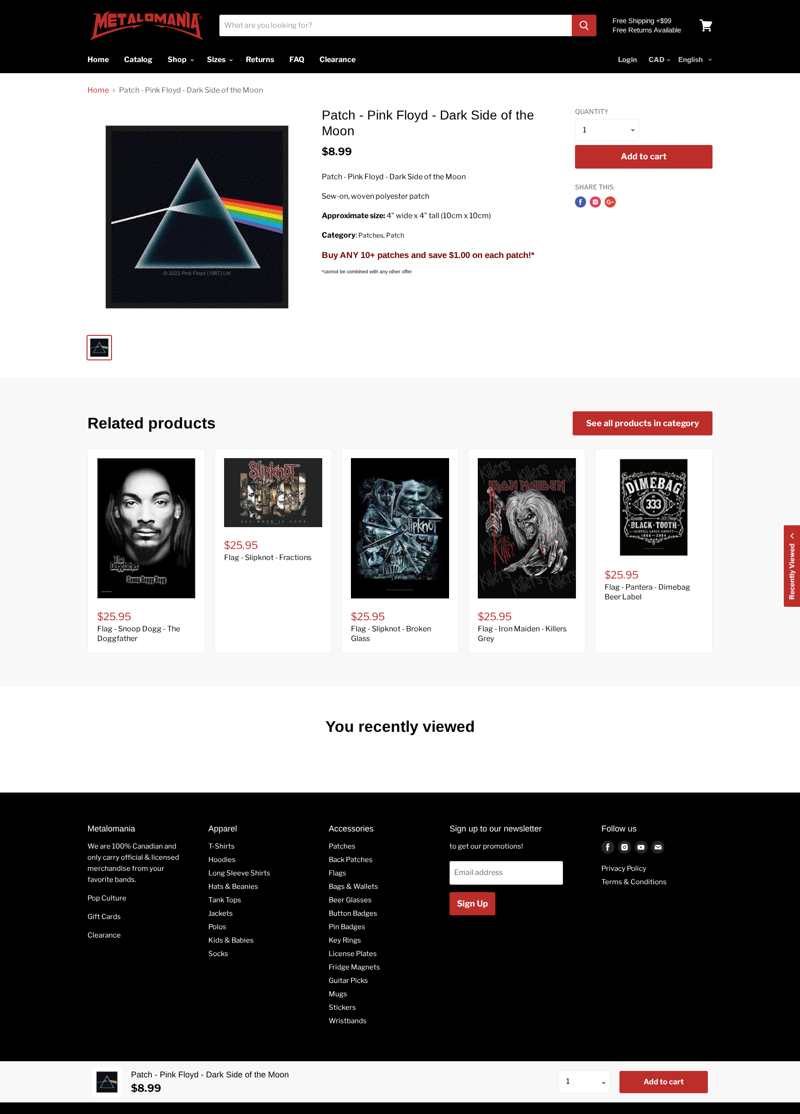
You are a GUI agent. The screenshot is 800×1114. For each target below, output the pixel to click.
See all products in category (642, 423)
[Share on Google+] (610, 202)
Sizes (217, 59)
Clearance (104, 935)
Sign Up (472, 903)
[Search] (584, 25)
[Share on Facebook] (580, 202)
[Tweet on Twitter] (595, 202)
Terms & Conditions (634, 882)
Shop (178, 59)
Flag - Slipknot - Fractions (268, 557)
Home (98, 90)
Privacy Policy (623, 868)
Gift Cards (104, 917)
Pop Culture (107, 898)
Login (627, 60)
